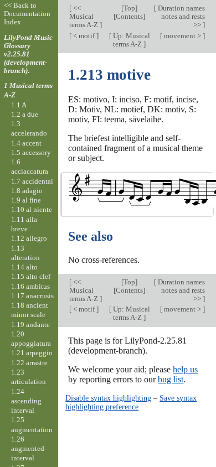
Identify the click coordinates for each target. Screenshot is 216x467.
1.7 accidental (32, 181)
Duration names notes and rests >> (180, 16)
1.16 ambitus (30, 286)
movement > (182, 36)
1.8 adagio (27, 190)
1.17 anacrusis (32, 296)
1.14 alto (24, 267)
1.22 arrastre (29, 363)
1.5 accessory (31, 152)
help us (185, 369)
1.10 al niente (31, 209)
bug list (170, 379)
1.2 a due (24, 114)
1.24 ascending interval (26, 401)
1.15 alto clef (30, 276)
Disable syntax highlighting (108, 397)
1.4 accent (26, 143)
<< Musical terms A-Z (84, 16)
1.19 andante (30, 324)
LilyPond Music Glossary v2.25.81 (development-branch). (28, 54)
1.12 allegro (29, 238)
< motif (83, 36)
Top (129, 8)
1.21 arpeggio (32, 353)
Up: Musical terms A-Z (130, 40)
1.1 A (19, 105)
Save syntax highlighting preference (131, 402)
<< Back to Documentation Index (27, 13)
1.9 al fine (26, 200)
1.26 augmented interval (27, 449)
